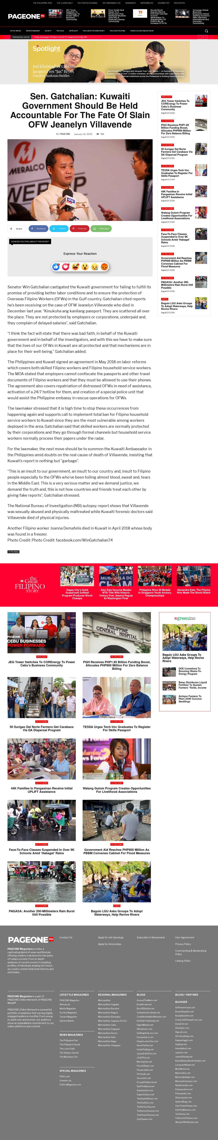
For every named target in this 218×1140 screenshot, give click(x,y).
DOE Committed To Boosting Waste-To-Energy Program (190, 671)
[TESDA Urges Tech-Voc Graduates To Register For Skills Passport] (201, 170)
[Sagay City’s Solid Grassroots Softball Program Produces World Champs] (77, 576)
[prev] (200, 37)
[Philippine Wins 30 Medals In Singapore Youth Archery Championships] (155, 576)
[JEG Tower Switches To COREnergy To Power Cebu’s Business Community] (56, 13)
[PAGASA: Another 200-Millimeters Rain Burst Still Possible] (201, 282)
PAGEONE (65, 134)
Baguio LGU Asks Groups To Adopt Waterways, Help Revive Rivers (177, 306)
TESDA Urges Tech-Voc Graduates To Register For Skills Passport (177, 173)
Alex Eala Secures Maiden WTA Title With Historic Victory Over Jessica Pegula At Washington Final (116, 594)
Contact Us (66, 937)
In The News (13, 552)
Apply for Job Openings (111, 937)
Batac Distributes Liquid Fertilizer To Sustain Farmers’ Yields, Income (193, 685)
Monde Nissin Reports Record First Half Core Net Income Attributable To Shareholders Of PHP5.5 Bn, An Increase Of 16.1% (159, 16)
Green (165, 299)
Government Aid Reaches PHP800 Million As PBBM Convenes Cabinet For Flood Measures (176, 262)
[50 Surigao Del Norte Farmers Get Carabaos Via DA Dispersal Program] (201, 149)
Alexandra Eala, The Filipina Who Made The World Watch (194, 591)
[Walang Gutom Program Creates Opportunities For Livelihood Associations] (201, 213)
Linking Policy (183, 960)
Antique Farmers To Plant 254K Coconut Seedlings (190, 698)
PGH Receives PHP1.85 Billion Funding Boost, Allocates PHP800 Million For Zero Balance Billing (176, 129)
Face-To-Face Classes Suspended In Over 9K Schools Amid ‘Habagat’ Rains (175, 238)
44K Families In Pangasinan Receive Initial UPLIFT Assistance (176, 194)
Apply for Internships (109, 944)
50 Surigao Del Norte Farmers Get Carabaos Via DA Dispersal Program (176, 151)
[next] (205, 37)
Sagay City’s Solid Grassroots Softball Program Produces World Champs (77, 594)
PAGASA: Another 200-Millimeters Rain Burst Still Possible (177, 285)
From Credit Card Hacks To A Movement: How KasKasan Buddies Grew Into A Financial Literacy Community (117, 16)
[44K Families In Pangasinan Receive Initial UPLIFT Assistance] (201, 191)
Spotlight (166, 97)
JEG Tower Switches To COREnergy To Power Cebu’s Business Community (73, 15)
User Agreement (184, 937)
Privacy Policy (183, 944)
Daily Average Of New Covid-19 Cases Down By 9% (60, 37)
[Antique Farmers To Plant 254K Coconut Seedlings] (169, 699)
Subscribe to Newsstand (151, 937)
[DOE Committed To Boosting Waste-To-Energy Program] (169, 672)
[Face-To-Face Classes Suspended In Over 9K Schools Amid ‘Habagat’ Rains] (201, 234)
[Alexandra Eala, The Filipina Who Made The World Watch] (194, 576)
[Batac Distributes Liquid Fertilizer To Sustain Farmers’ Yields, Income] (169, 685)
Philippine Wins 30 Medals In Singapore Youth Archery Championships (154, 592)
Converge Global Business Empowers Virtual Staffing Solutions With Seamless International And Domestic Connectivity (201, 16)
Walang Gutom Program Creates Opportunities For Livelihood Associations (176, 215)
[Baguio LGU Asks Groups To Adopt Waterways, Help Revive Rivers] (201, 303)
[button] (206, 31)
